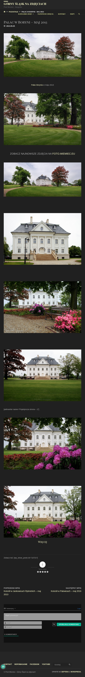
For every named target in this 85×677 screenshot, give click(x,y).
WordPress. (76, 672)
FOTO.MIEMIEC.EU (63, 153)
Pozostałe (13, 12)
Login (79, 608)
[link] (79, 14)
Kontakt (8, 664)
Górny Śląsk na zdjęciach (25, 4)
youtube (46, 664)
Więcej (42, 541)
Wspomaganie (20, 664)
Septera (65, 672)
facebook (34, 664)
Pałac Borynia (37, 85)
